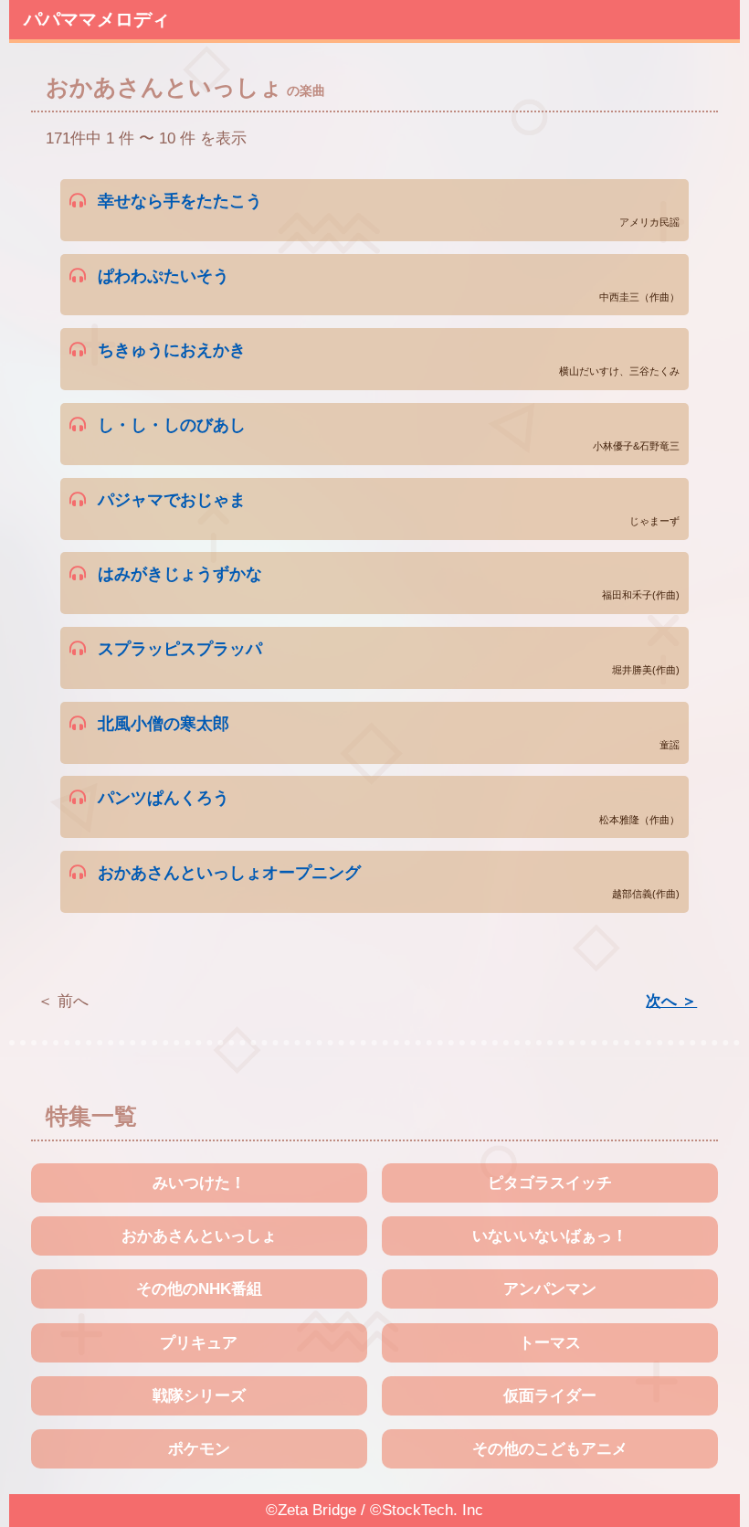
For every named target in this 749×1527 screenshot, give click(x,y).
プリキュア (198, 1343)
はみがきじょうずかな (389, 582)
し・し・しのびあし (389, 433)
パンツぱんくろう (389, 806)
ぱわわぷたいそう (389, 284)
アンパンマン (549, 1289)
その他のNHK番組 (199, 1289)
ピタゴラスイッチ (550, 1183)
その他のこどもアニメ (550, 1449)
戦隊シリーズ (199, 1396)
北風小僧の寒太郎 (389, 732)
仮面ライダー (549, 1396)
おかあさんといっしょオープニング (389, 881)
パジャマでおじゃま (389, 508)
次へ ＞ (671, 1001)
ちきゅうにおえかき (389, 358)
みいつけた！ (199, 1183)
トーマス (550, 1343)
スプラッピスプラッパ (389, 657)
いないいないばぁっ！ (550, 1236)
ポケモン (199, 1449)
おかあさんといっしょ (199, 1236)
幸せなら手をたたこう (389, 209)
